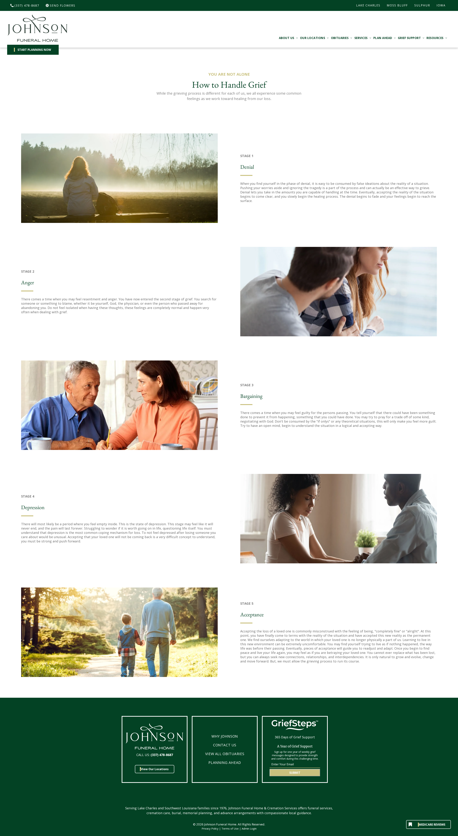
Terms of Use (230, 828)
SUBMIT (294, 773)
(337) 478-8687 (162, 755)
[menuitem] (288, 38)
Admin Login (249, 828)
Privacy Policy (210, 828)
